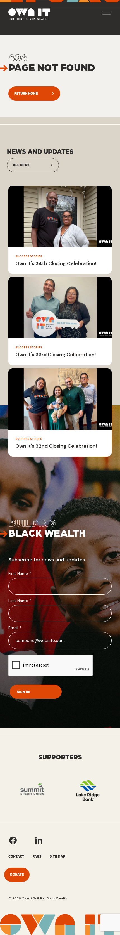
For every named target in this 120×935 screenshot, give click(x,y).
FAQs (37, 856)
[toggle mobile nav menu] (107, 14)
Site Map (57, 856)
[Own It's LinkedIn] (38, 840)
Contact (16, 856)
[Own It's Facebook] (13, 840)
